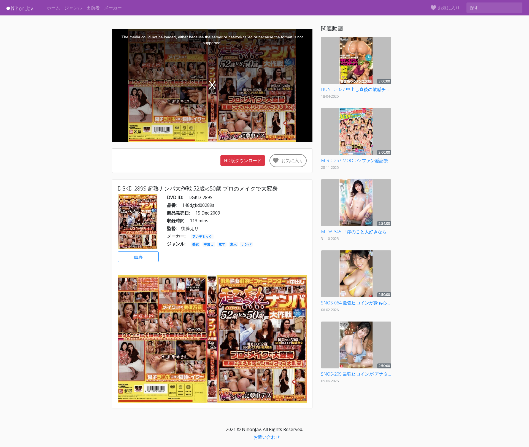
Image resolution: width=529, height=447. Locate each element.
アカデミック (202, 236)
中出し (209, 244)
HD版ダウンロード (242, 160)
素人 (233, 244)
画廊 (138, 257)
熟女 (195, 244)
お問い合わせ (266, 437)
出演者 (93, 8)
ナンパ (246, 244)
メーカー (113, 8)
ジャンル (73, 8)
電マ (221, 244)
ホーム (53, 8)
